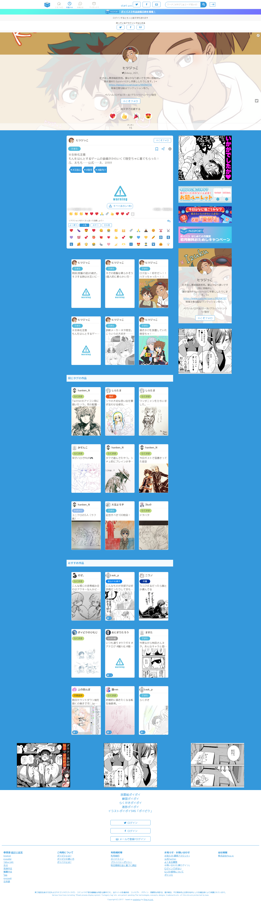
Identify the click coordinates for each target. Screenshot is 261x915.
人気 (84, 225)
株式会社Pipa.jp (226, 855)
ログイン (132, 822)
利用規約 (115, 855)
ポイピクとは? (64, 855)
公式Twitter (170, 858)
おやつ (96, 225)
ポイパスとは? (64, 862)
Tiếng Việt (8, 862)
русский (8, 878)
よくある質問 (170, 862)
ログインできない (172, 868)
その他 (107, 225)
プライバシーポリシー (121, 862)
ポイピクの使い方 (65, 858)
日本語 (7, 881)
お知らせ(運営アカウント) (177, 855)
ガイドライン (117, 858)
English (7, 855)
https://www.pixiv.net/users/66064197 (130, 84)
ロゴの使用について (174, 871)
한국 (6, 865)
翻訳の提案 (17, 852)
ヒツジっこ (130, 68)
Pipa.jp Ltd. (148, 899)
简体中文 (8, 868)
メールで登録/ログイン (132, 839)
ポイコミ (168, 874)
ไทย (5, 875)
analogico (137, 899)
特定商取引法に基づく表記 (123, 865)
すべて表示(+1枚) (122, 206)
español (7, 858)
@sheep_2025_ (131, 73)
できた (74, 148)
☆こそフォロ (130, 101)
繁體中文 (8, 871)
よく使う (73, 225)
